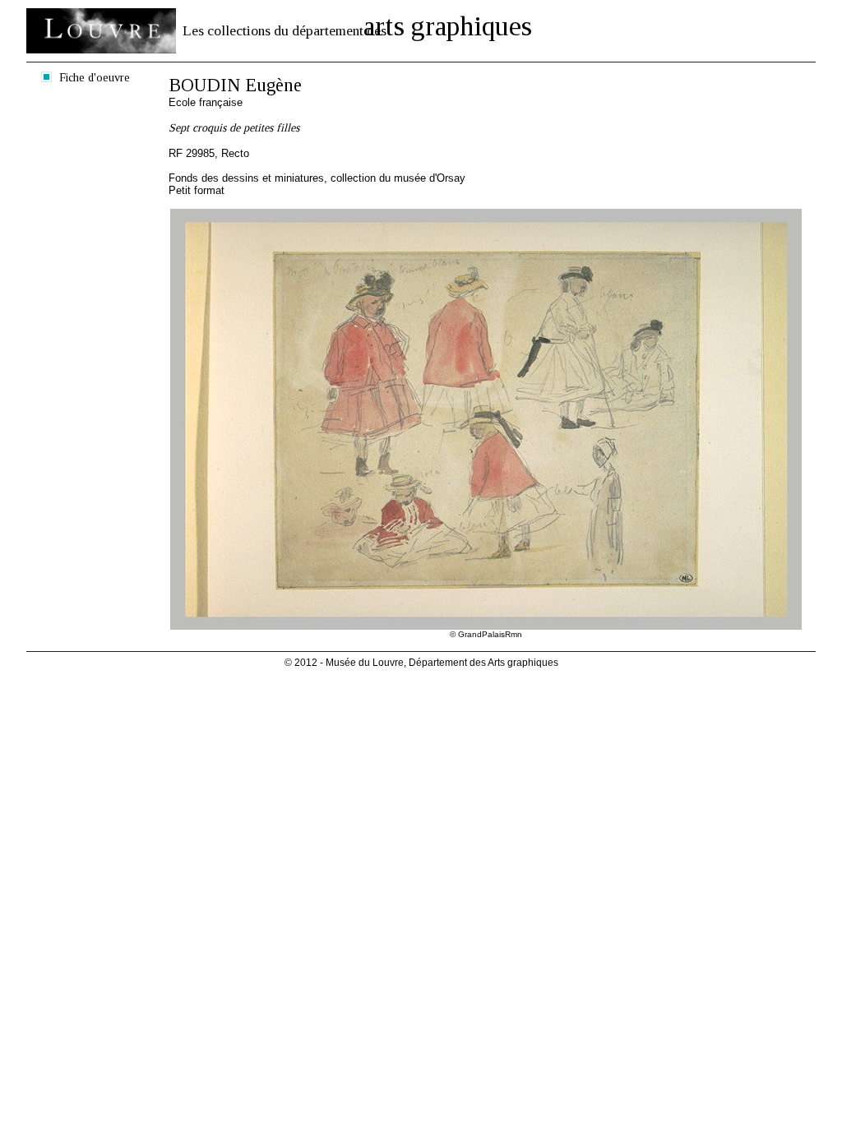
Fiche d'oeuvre (94, 77)
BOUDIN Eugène (235, 85)
